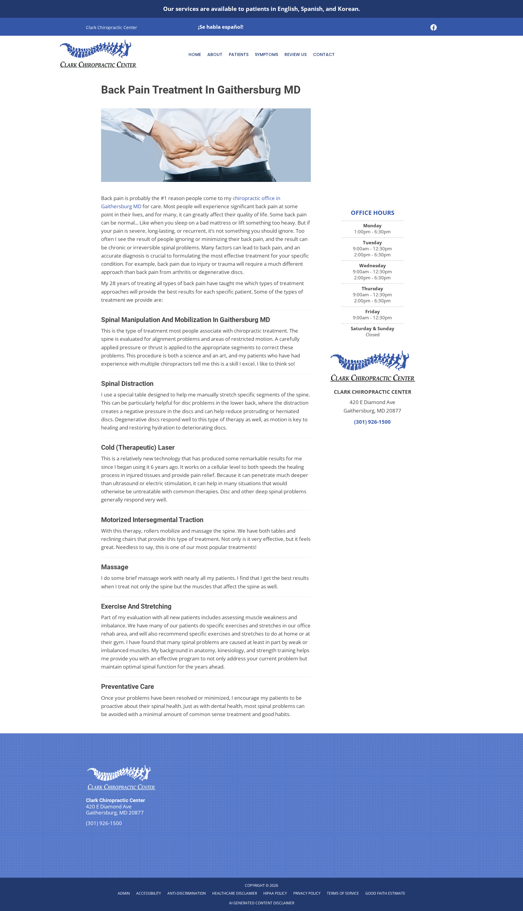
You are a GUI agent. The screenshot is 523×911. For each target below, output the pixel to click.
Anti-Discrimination (186, 893)
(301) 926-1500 (372, 421)
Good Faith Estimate (385, 893)
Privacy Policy (307, 893)
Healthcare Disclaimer (234, 893)
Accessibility (148, 893)
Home (195, 54)
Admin (124, 893)
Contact (324, 54)
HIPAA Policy (275, 893)
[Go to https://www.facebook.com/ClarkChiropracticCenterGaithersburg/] (433, 28)
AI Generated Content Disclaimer (261, 903)
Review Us (296, 54)
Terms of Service (343, 893)
